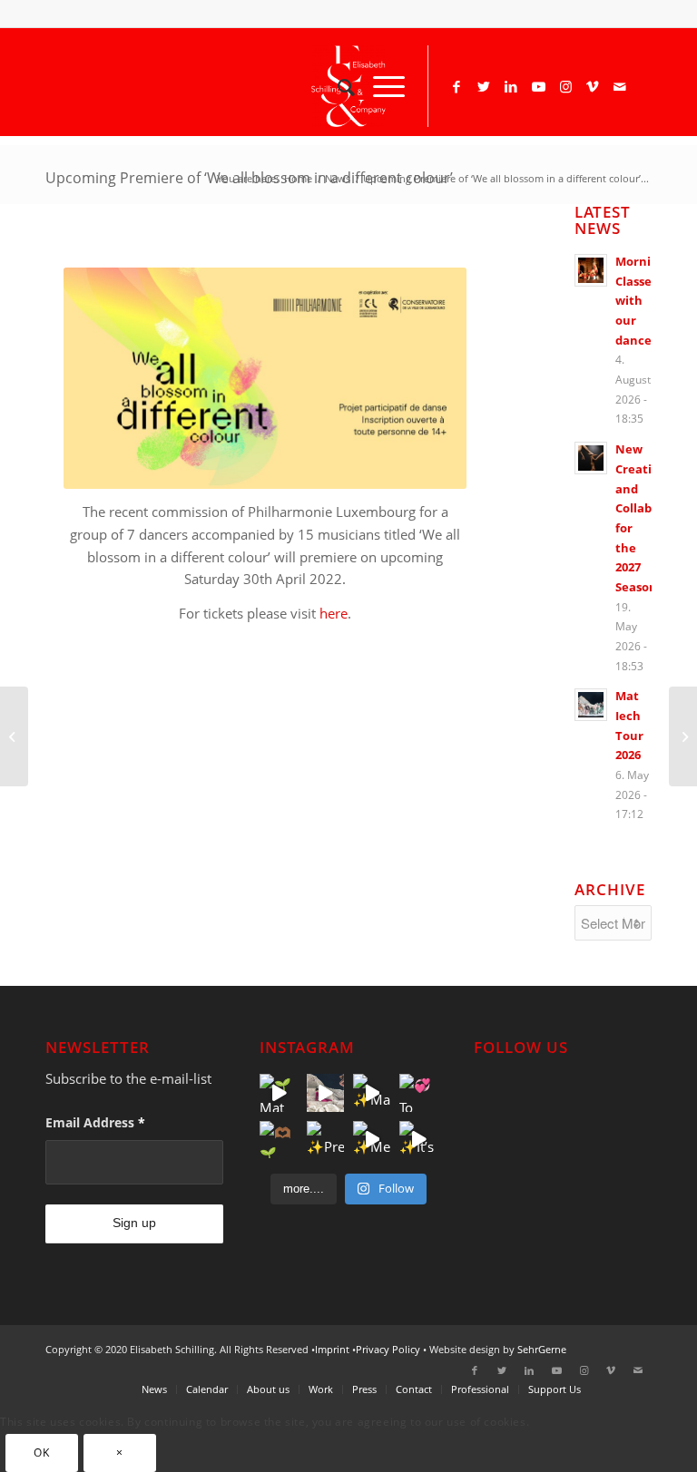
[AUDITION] (683, 736)
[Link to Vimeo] (592, 86)
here (333, 613)
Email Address (95, 1122)
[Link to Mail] (619, 86)
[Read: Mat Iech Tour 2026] (590, 704)
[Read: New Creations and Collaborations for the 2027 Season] (590, 458)
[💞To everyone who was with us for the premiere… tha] (418, 1092)
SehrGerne (541, 1349)
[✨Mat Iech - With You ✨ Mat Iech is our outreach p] (371, 1092)
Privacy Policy (388, 1349)
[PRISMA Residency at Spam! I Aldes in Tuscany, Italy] (14, 736)
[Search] (337, 86)
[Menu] (380, 86)
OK (41, 1452)
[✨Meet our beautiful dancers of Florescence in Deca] (371, 1139)
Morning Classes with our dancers (640, 300)
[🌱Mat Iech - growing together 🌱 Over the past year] (278, 1092)
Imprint (332, 1349)
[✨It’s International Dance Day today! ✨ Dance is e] (418, 1139)
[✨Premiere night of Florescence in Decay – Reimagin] (325, 1139)
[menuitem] (337, 86)
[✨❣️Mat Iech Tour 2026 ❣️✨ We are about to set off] (325, 1092)
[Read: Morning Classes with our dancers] (590, 270)
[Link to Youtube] (538, 86)
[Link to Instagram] (565, 86)
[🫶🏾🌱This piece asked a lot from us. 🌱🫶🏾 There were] (278, 1139)
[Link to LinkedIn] (511, 86)
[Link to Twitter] (483, 86)
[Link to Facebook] (456, 86)
